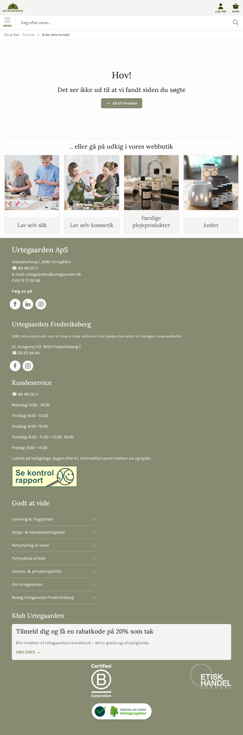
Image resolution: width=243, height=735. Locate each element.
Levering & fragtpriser (32, 519)
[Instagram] (41, 304)
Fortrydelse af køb (28, 558)
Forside (28, 35)
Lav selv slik (32, 225)
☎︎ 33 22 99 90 (25, 352)
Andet (210, 225)
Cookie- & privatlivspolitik (37, 571)
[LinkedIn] (28, 304)
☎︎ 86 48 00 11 (25, 268)
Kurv (235, 11)
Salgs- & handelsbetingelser (38, 532)
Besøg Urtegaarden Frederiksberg (43, 597)
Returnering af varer (30, 545)
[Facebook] (15, 304)
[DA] (13, 7)
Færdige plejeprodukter (151, 221)
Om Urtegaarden (27, 584)
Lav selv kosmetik (91, 225)
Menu (7, 25)
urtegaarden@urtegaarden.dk (53, 274)
